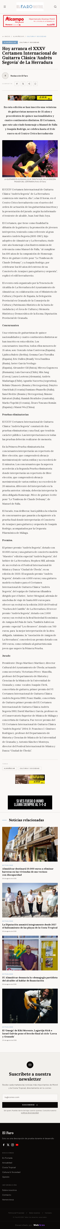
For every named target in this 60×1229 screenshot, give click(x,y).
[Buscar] (55, 6)
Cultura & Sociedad (11, 1172)
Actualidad (7, 1162)
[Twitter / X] (23, 84)
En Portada (7, 1158)
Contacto (6, 1195)
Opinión (5, 1177)
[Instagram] (12, 1144)
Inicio (7, 36)
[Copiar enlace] (35, 84)
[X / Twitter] (8, 1144)
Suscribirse (28, 1105)
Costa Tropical (9, 1167)
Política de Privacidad (16, 1213)
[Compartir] (29, 84)
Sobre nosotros (9, 1190)
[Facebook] (17, 84)
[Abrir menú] (4, 6)
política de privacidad (30, 1113)
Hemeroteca (8, 1199)
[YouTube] (17, 1144)
